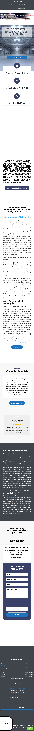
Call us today (16, 513)
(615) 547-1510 (18, 2)
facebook (13, 712)
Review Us (7, 724)
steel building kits (11, 498)
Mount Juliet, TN (8, 246)
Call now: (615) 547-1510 (17, 57)
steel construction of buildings (16, 217)
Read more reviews (17, 403)
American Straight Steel (21, 343)
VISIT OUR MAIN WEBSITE (17, 188)
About (17, 347)
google (16, 712)
